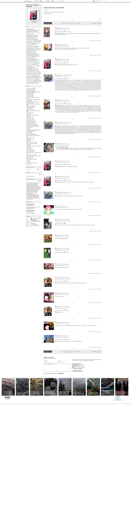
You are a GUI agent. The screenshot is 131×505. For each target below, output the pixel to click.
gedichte (28, 189)
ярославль (38, 81)
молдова (28, 57)
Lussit (35, 186)
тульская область (34, 74)
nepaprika (33, 190)
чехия (39, 77)
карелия (33, 50)
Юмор (27, 141)
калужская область (36, 48)
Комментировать (48, 23)
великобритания (30, 35)
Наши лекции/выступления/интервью (33, 152)
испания (36, 47)
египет (39, 41)
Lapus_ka (28, 186)
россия (37, 63)
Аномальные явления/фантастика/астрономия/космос (33, 130)
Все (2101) (39, 180)
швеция (37, 79)
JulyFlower (28, 185)
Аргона (32, 192)
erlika (39, 188)
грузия (39, 40)
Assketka (34, 182)
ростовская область (29, 64)
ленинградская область (32, 55)
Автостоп (28, 149)
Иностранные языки (30, 154)
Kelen (32, 185)
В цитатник (99, 40)
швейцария (33, 79)
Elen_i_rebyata (29, 183)
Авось (54, 1)
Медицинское (29, 139)
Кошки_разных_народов (31, 206)
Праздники (28, 108)
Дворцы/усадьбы (29, 123)
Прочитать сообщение (48, 13)
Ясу (57, 206)
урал (39, 76)
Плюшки (28, 163)
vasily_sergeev (35, 191)
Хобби (27, 128)
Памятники (28, 94)
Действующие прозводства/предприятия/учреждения (31, 125)
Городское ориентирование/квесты (33, 135)
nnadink (36, 190)
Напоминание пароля (61, 361)
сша (27, 73)
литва (27, 56)
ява (32, 81)
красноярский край (31, 53)
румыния (35, 64)
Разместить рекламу (118, 399)
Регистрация (37, 1)
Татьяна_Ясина (68, 31)
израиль (31, 44)
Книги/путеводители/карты (31, 115)
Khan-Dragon (35, 185)
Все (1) (40, 174)
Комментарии (36, 4)
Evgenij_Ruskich (35, 183)
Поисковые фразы (36, 225)
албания (35, 30)
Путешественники (29, 150)
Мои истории (28, 118)
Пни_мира (38, 206)
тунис (39, 74)
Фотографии (28, 112)
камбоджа (28, 50)
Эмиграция (28, 158)
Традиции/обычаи (29, 90)
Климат (27, 144)
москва (33, 58)
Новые (99, 23)
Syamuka (58, 264)
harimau (33, 189)
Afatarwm (58, 235)
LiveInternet (28, 1)
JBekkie (36, 184)
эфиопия (32, 80)
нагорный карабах (30, 60)
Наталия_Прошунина (30, 197)
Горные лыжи (29, 147)
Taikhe (36, 188)
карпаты (37, 50)
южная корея (37, 80)
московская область (32, 59)
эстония (28, 80)
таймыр (30, 73)
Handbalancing (29, 184)
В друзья (34, 21)
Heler (33, 184)
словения (35, 72)
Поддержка (93, 1)
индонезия (29, 46)
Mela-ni (38, 186)
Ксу (37, 194)
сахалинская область (31, 68)
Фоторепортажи (29, 88)
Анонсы (27, 138)
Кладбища (28, 132)
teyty (31, 191)
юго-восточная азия (30, 176)
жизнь (28, 43)
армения (28, 31)
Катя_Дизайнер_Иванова (31, 194)
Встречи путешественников (31, 126)
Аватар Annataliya (33, 14)
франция (36, 77)
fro (40, 188)
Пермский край (29, 28)
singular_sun (58, 322)
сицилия (28, 72)
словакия (32, 72)
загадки (32, 43)
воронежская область (29, 40)
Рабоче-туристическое (30, 142)
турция (27, 76)
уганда (31, 76)
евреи (35, 41)
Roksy (34, 188)
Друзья (31, 4)
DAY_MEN (38, 182)
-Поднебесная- (29, 182)
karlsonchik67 (37, 189)
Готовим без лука (29, 120)
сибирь (37, 70)
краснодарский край (30, 52)
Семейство (28, 127)
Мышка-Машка (36, 196)
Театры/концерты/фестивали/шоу (32, 97)
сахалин (34, 67)
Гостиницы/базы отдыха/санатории (33, 110)
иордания (34, 46)
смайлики (55, 363)
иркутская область (30, 47)
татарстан (34, 73)
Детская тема (29, 95)
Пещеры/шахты (29, 137)
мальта (30, 56)
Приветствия (28, 109)
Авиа (27, 116)
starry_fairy (28, 191)
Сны (27, 160)
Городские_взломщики (30, 207)
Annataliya (26, 6)
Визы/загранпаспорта (30, 134)
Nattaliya (39, 187)
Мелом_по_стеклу (36, 195)
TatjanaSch (58, 143)
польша (28, 63)
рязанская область (30, 65)
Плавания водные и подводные (32, 155)
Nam (32, 187)
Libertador (32, 186)
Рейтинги (48, 1)
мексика (38, 56)
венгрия (36, 35)
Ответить (91, 40)
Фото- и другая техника (30, 162)
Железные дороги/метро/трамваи (32, 103)
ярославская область (32, 83)
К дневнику (71, 23)
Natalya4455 (35, 187)
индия (34, 44)
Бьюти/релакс (29, 133)
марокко (34, 56)
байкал (39, 32)
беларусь (28, 34)
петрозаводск (31, 61)
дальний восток (30, 41)
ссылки (39, 72)
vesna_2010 (28, 192)
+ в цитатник (46, 10)
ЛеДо (31, 195)
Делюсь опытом (29, 151)
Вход (42, 1)
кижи (39, 50)
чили (30, 79)
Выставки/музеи (29, 89)
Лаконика (28, 195)
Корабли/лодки (29, 107)
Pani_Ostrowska (29, 188)
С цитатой (95, 40)
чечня (27, 79)
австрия (33, 28)
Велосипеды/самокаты (30, 159)
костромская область (33, 51)
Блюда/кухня (28, 96)
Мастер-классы (29, 119)
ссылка (67, 29)
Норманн (37, 197)
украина (35, 76)
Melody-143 (28, 187)
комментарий (61, 31)
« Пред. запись (65, 23)
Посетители (35, 224)
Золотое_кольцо (29, 193)
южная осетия (28, 81)
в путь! (32, 34)
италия (28, 48)
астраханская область (34, 32)
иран (38, 46)
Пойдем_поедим (29, 208)
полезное (36, 61)
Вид (95, 1)
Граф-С (35, 192)
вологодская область (32, 39)
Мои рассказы (29, 156)
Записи (27, 4)
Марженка (58, 293)
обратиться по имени (65, 27)
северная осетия (33, 69)
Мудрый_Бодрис (29, 196)
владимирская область (32, 36)
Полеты (27, 161)
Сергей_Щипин (29, 198)
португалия (32, 63)
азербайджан (29, 30)
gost (30, 189)
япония (34, 81)
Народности (28, 117)
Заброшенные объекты (30, 143)
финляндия (29, 77)
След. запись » (77, 23)
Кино (27, 113)
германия (36, 40)
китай (27, 51)
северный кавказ (30, 70)
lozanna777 (28, 190)
